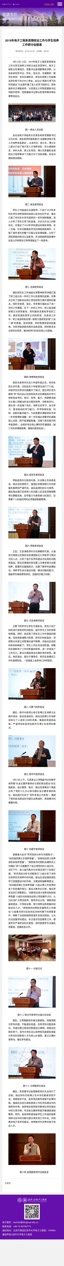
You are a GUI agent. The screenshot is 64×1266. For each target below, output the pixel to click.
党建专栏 (12, 19)
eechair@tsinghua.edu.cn (25, 1222)
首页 (4, 19)
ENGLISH (49, 4)
